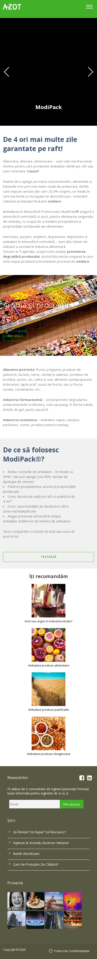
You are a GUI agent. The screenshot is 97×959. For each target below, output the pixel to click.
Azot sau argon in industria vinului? (48, 621)
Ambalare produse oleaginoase (48, 754)
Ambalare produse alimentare (48, 665)
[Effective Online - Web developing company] (51, 951)
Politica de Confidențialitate (72, 951)
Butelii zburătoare (26, 853)
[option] (48, 72)
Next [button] (91, 72)
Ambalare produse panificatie (48, 710)
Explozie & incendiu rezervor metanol (41, 843)
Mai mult (15, 336)
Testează (48, 557)
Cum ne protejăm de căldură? (35, 864)
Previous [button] (6, 72)
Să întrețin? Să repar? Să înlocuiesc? (39, 832)
